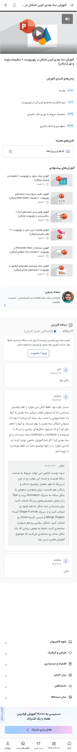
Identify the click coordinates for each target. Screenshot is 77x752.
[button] (38, 643)
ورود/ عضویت (38, 353)
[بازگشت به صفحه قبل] (71, 5)
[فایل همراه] (10, 151)
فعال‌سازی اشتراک (41, 730)
